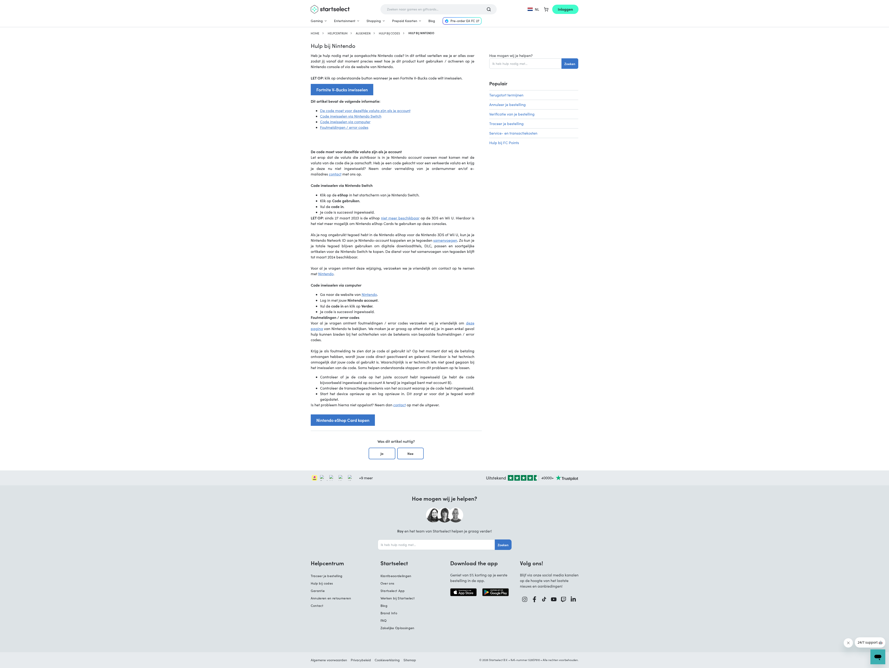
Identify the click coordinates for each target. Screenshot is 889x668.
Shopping (374, 21)
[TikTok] (544, 599)
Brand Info (388, 613)
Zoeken (569, 63)
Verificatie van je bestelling (512, 114)
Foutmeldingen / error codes (344, 127)
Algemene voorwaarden (329, 660)
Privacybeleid (361, 660)
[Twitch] (563, 599)
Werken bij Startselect (397, 598)
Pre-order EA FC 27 (464, 21)
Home (315, 33)
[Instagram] (525, 599)
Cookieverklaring (387, 660)
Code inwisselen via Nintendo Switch (350, 116)
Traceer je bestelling (506, 123)
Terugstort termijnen (506, 95)
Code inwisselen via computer (345, 121)
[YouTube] (554, 599)
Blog (431, 21)
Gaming (317, 21)
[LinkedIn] (573, 599)
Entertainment (344, 21)
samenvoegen (445, 240)
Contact (317, 605)
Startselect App (392, 591)
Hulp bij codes (389, 33)
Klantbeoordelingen (395, 576)
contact (335, 174)
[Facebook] (534, 599)
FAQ (383, 620)
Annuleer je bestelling (507, 104)
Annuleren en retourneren (331, 598)
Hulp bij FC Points (504, 142)
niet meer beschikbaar (400, 217)
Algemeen (363, 33)
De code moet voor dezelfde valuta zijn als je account (365, 110)
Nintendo (326, 273)
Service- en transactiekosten (513, 133)
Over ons (387, 583)
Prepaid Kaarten (404, 21)
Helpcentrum (337, 33)
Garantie (318, 591)
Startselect (394, 563)
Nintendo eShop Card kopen (343, 420)
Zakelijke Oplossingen (397, 628)
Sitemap (409, 660)
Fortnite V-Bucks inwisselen (342, 90)
